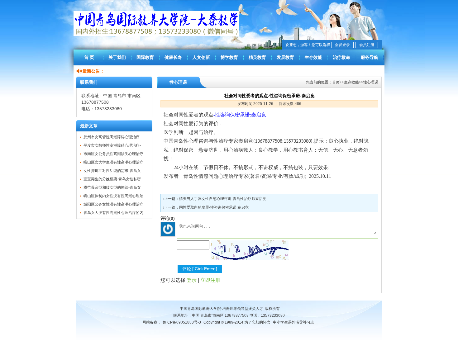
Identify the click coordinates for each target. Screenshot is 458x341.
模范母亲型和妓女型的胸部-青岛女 (112, 187)
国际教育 (145, 57)
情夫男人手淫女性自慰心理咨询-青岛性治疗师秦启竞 (222, 199)
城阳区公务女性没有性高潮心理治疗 (113, 204)
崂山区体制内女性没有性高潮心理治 (113, 196)
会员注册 (366, 45)
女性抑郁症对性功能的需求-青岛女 (112, 170)
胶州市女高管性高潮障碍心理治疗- (112, 137)
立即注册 (210, 280)
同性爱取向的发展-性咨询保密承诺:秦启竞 (214, 207)
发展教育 (285, 57)
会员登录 (342, 45)
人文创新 (201, 57)
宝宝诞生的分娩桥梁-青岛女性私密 (112, 179)
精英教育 (257, 57)
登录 (192, 280)
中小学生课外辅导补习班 (293, 322)
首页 (336, 82)
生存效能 (313, 57)
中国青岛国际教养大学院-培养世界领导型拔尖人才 (221, 308)
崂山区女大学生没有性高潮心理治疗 (113, 162)
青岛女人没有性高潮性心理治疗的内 (113, 213)
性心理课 (370, 82)
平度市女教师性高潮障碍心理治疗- (112, 145)
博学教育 (229, 57)
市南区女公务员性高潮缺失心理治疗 (113, 154)
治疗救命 (341, 57)
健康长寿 (173, 57)
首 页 (89, 57)
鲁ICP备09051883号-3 (182, 322)
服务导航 (369, 57)
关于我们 (117, 57)
